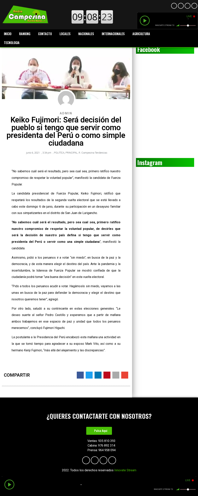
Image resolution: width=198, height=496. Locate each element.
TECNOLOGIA (12, 42)
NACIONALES (86, 33)
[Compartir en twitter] (89, 375)
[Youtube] (181, 6)
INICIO (7, 33)
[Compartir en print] (115, 375)
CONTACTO (45, 33)
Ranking (24, 33)
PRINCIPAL (72, 152)
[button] (99, 431)
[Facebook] (174, 6)
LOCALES (65, 33)
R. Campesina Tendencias (93, 152)
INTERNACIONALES (113, 33)
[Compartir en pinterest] (106, 375)
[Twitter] (194, 6)
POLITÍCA (59, 152)
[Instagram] (187, 6)
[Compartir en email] (124, 375)
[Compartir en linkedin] (98, 375)
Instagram (149, 162)
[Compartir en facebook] (80, 375)
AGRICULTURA (141, 33)
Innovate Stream (125, 470)
